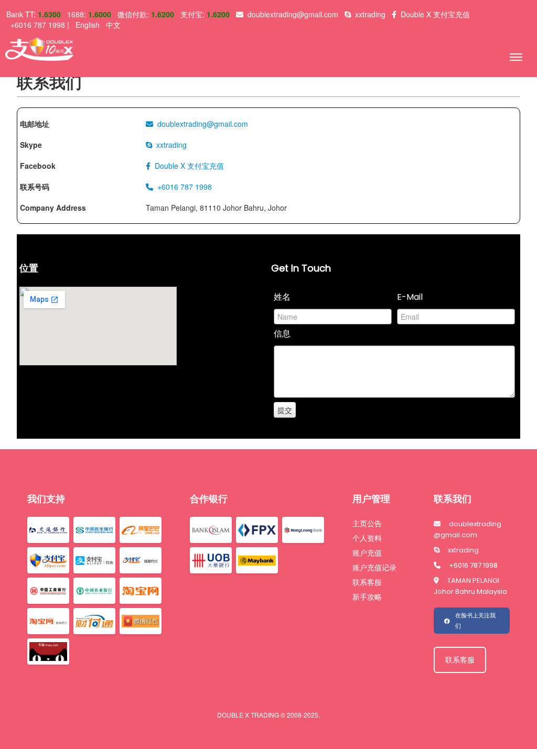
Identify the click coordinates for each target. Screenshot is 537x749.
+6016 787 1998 (473, 565)
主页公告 (367, 523)
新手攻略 (367, 597)
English (88, 24)
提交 (284, 410)
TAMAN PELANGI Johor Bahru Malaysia (470, 586)
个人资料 (367, 538)
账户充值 (367, 553)
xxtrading (463, 550)
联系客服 (367, 582)
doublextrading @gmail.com (467, 529)
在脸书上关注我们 (475, 620)
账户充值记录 (374, 567)
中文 (113, 24)
